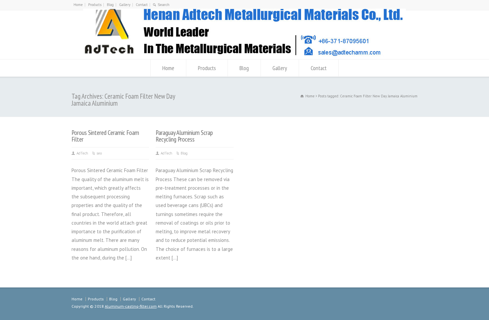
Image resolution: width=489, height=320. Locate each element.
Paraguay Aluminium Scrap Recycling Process (184, 135)
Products (94, 4)
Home (78, 4)
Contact (142, 4)
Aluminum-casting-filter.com (131, 306)
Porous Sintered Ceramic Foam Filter (105, 135)
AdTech (82, 153)
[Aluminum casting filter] (244, 56)
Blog (110, 4)
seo (99, 153)
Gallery (124, 4)
